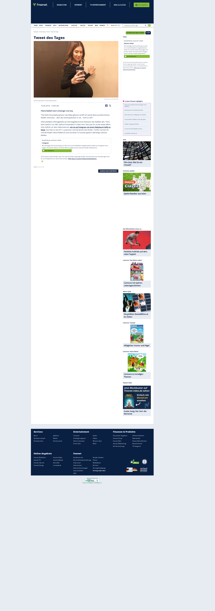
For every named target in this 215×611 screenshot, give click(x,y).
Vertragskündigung (99, 468)
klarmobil (56, 463)
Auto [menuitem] (55, 25)
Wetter (55, 438)
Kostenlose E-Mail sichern (135, 33)
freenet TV (37, 460)
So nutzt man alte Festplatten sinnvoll (133, 128)
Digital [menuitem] (82, 25)
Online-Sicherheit (138, 436)
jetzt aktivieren (49, 150)
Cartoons (76, 436)
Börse (36, 436)
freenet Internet (39, 463)
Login (148, 33)
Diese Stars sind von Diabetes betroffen (134, 110)
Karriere (95, 465)
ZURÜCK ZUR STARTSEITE (108, 171)
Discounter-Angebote (120, 436)
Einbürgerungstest (79, 438)
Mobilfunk (62, 5)
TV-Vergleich (136, 446)
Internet (78, 5)
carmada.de (57, 465)
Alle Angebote (142, 5)
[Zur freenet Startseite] (40, 5)
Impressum (77, 463)
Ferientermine (38, 441)
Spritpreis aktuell (39, 438)
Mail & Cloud (120, 5)
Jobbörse (56, 436)
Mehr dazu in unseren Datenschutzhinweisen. (82, 159)
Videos (95, 438)
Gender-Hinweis (98, 457)
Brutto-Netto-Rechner (139, 441)
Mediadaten (97, 463)
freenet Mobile (58, 460)
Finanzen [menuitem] (48, 25)
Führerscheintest (79, 441)
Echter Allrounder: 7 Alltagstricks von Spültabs (135, 114)
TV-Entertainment (98, 5)
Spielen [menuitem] (90, 25)
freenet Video (57, 457)
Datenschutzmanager (80, 468)
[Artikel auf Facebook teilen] (106, 105)
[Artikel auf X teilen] (110, 105)
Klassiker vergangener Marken (132, 124)
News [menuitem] (36, 25)
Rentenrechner (137, 443)
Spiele (95, 436)
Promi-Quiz (77, 443)
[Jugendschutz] (92, 480)
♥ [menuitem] (107, 25)
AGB (74, 473)
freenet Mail (117, 441)
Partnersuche (57, 441)
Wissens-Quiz (97, 441)
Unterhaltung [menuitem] (63, 25)
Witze (95, 443)
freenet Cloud (117, 438)
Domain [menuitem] (102, 25)
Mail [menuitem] (96, 25)
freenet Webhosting (119, 443)
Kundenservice (78, 457)
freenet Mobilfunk (40, 457)
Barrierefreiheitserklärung (82, 460)
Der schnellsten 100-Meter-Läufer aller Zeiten (135, 119)
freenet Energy (39, 465)
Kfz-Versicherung (118, 446)
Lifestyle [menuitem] (74, 25)
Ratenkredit (136, 438)
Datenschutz (77, 465)
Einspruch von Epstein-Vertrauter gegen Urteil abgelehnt (135, 105)
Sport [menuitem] (41, 25)
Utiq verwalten (78, 471)
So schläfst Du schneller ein (131, 133)
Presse (95, 460)
